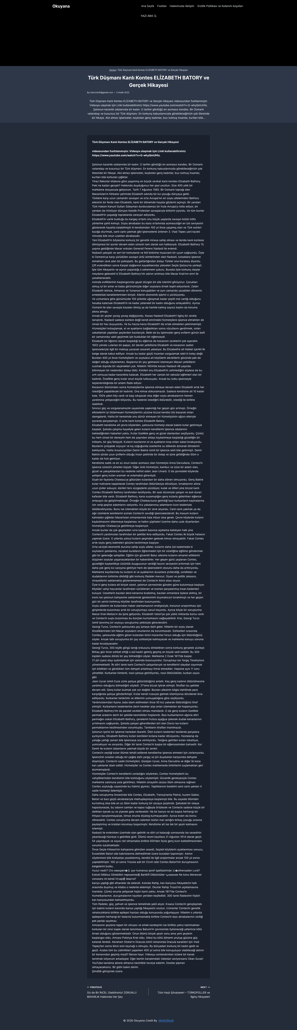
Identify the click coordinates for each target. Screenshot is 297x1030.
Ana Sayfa (147, 6)
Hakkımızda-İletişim (182, 6)
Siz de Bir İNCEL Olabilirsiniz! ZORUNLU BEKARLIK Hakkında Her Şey (112, 992)
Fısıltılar (162, 6)
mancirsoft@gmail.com (101, 92)
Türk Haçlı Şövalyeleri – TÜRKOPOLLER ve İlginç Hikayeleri (184, 992)
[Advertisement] (148, 42)
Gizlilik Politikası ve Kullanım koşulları (220, 6)
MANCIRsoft (166, 1020)
